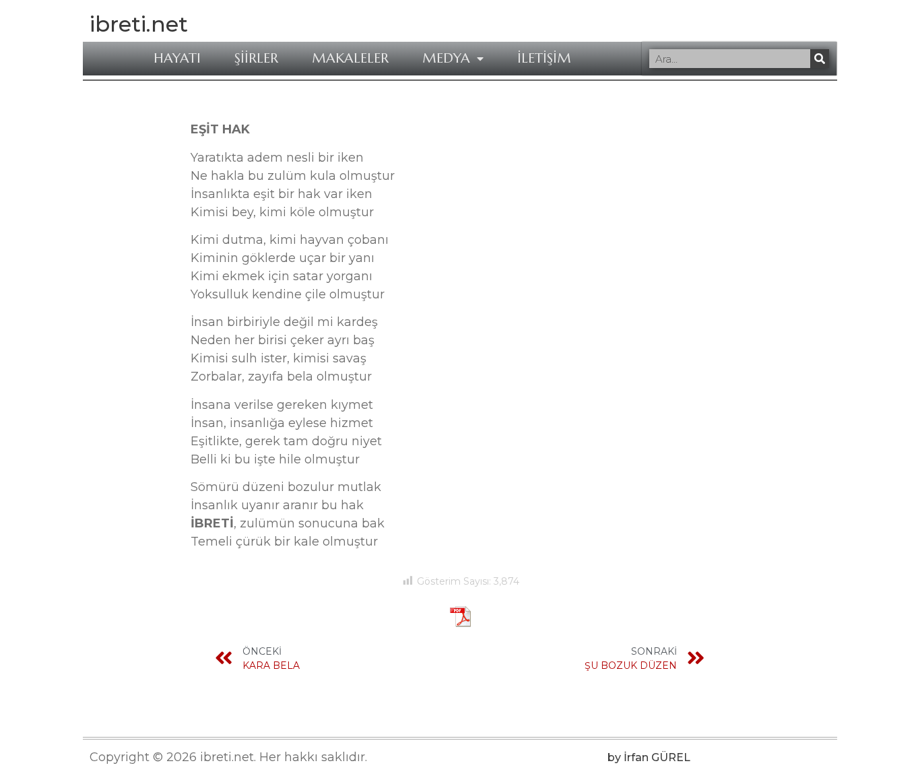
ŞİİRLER (256, 58)
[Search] (819, 58)
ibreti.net (139, 24)
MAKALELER (350, 58)
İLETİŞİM (544, 58)
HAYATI (177, 58)
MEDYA (446, 58)
